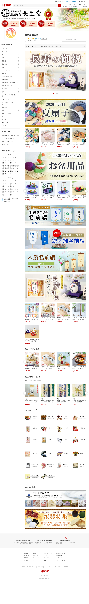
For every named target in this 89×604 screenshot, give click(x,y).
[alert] (55, 50)
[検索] (59, 9)
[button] (83, 6)
